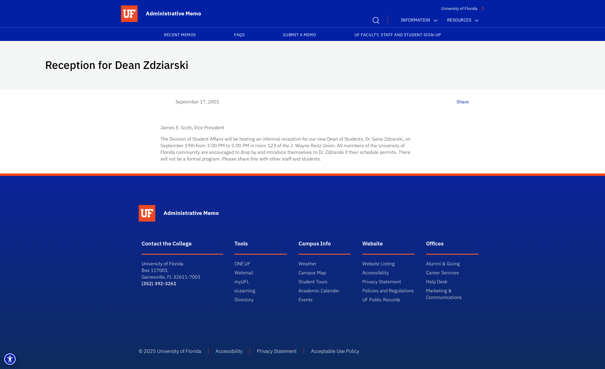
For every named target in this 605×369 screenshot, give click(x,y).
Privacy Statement (381, 281)
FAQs (239, 34)
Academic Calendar (318, 290)
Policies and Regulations (388, 290)
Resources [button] (459, 20)
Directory (244, 299)
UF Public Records (381, 299)
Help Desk (436, 281)
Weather (307, 263)
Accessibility (375, 272)
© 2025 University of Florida (170, 351)
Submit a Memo (299, 34)
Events (305, 299)
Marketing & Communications (444, 293)
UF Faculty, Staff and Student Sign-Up (397, 34)
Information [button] (415, 20)
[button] (10, 359)
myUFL (241, 281)
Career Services (442, 272)
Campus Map (312, 272)
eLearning (244, 290)
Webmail (243, 272)
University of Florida (459, 8)
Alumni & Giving (443, 263)
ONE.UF (242, 263)
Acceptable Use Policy (335, 351)
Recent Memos (180, 34)
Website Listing (378, 263)
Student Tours (313, 281)
